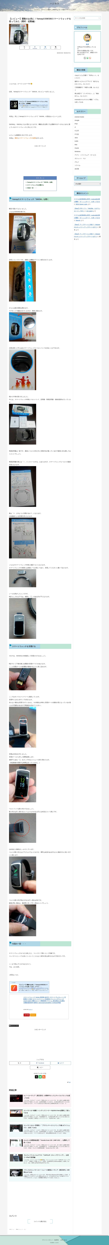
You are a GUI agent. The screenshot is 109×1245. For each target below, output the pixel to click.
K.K (87, 44)
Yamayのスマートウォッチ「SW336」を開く (40, 182)
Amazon (33, 1014)
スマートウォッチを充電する (35, 185)
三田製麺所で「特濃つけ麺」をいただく (87, 89)
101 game (89, 211)
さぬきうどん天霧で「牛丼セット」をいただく (87, 77)
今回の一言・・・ (32, 188)
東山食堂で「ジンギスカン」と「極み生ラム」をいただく (87, 95)
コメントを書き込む (40, 1221)
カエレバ (30, 1009)
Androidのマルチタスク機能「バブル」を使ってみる (87, 101)
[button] (56, 47)
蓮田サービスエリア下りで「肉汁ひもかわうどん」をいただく (87, 83)
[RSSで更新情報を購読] (43, 1076)
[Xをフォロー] (36, 1076)
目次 (37, 178)
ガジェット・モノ (14, 1025)
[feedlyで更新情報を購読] (40, 1076)
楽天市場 (27, 1014)
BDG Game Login (81, 204)
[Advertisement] (40, 66)
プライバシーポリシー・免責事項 (50, 1240)
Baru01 (78, 220)
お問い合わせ (63, 1240)
